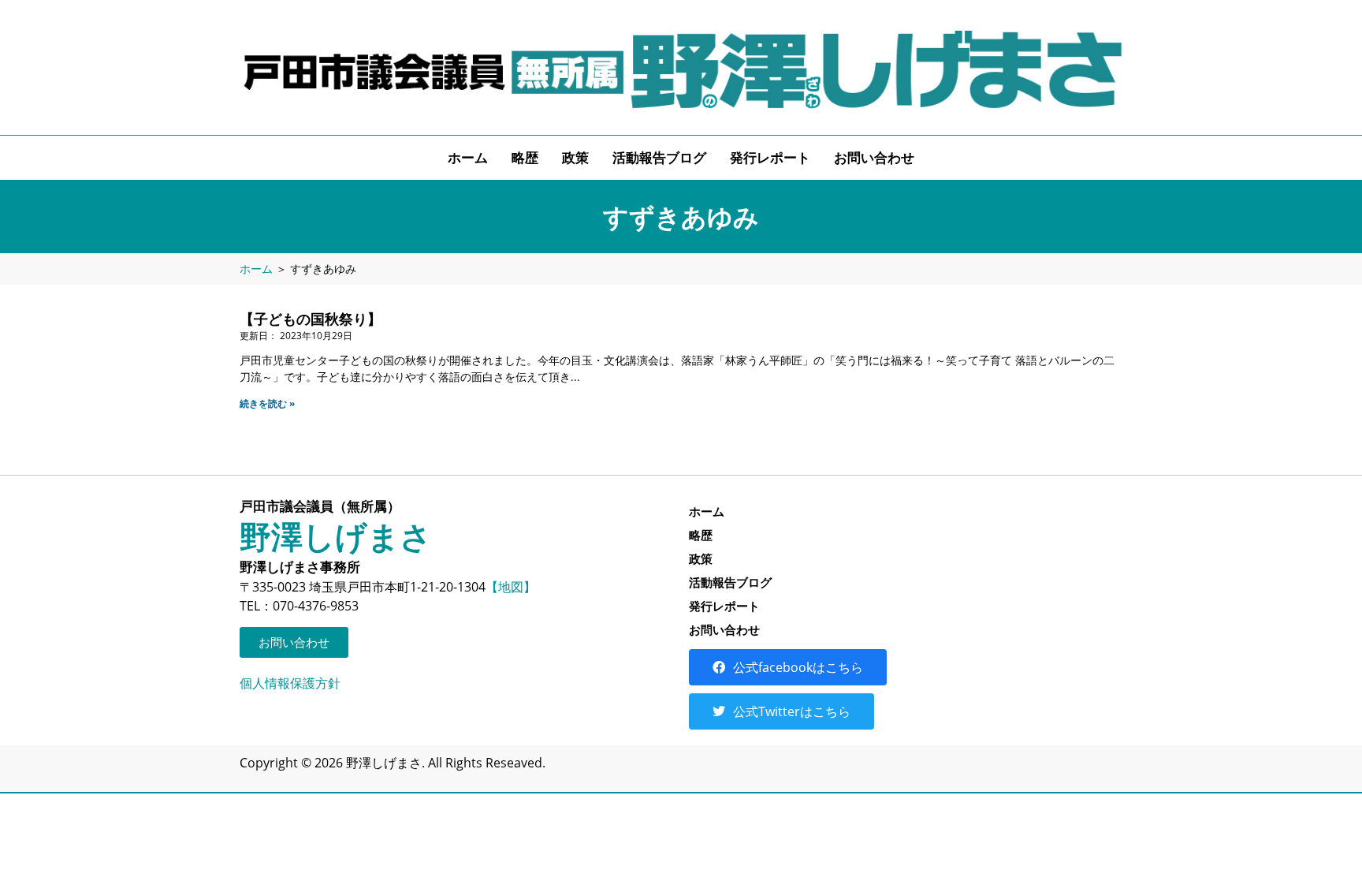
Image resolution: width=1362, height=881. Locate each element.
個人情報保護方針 (290, 683)
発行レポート (770, 157)
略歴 (525, 157)
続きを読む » (267, 403)
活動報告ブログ (659, 157)
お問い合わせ (874, 157)
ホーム (468, 157)
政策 (575, 157)
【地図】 (511, 586)
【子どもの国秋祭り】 (310, 318)
